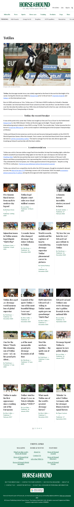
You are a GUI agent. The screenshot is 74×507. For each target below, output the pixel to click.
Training (43, 14)
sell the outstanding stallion (20, 139)
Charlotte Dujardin (58, 96)
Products (53, 14)
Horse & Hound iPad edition (21, 458)
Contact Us (37, 456)
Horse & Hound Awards (53, 453)
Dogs (61, 14)
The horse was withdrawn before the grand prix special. (37, 164)
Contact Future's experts (31, 482)
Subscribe (7, 14)
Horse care (33, 14)
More (68, 14)
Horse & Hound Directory (53, 458)
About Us (37, 452)
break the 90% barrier (16, 127)
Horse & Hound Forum (53, 463)
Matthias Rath (8, 157)
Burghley (38, 19)
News (16, 14)
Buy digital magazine (52, 482)
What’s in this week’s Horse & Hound (21, 453)
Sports (23, 14)
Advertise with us (24, 485)
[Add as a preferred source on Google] (37, 490)
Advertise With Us (37, 459)
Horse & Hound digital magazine (21, 463)
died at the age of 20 (18, 170)
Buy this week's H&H (12, 482)
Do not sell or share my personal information (50, 485)
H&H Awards (15, 19)
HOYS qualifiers (49, 19)
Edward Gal (34, 96)
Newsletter (62, 19)
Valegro (6, 98)
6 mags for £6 (27, 19)
